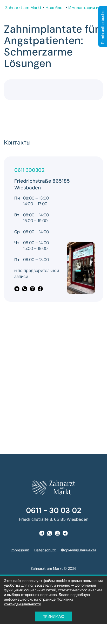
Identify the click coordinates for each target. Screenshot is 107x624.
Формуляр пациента (78, 550)
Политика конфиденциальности (38, 601)
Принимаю (53, 616)
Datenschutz (45, 550)
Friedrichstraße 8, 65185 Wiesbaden (53, 519)
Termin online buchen (102, 26)
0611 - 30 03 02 (53, 510)
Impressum (20, 550)
